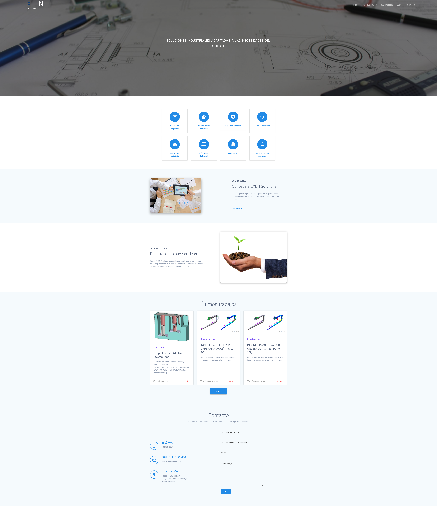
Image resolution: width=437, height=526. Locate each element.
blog (399, 5)
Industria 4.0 (233, 153)
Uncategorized (161, 347)
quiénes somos (370, 5)
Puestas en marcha (262, 126)
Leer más (236, 208)
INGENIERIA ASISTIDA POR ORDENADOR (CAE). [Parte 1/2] (263, 348)
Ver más (218, 391)
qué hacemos (387, 5)
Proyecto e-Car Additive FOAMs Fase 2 (168, 355)
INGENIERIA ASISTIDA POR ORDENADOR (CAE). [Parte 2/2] (217, 348)
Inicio (356, 5)
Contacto (410, 5)
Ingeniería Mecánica (233, 126)
